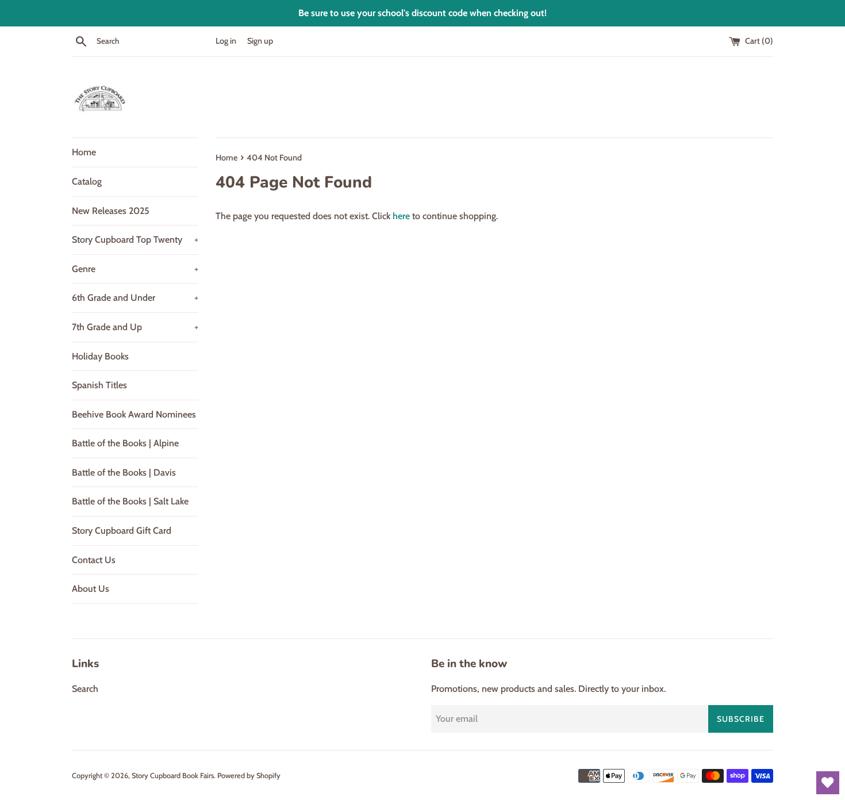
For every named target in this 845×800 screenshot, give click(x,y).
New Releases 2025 (110, 210)
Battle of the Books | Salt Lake (130, 501)
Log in (226, 41)
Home (84, 152)
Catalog (87, 181)
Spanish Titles (99, 385)
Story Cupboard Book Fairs (173, 775)
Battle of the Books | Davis (124, 472)
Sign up (260, 41)
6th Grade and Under (135, 297)
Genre (135, 268)
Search (85, 688)
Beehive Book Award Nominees (134, 414)
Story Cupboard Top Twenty (135, 239)
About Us (90, 588)
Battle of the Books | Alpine (125, 443)
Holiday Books (100, 356)
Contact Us (94, 559)
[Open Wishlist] (827, 782)
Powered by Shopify (249, 775)
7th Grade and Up (135, 326)
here (401, 215)
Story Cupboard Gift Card (121, 530)
